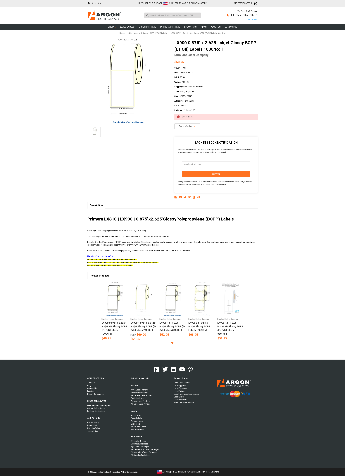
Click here (215, 472)
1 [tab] (172, 343)
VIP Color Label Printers (140, 404)
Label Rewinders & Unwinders (186, 394)
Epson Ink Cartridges (139, 444)
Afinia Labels (136, 415)
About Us (216, 27)
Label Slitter (179, 397)
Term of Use (92, 431)
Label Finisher (180, 391)
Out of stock (143, 301)
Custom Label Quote (96, 408)
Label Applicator (181, 385)
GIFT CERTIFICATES (242, 3)
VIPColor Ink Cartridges (140, 455)
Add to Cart (114, 301)
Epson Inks (190, 27)
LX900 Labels (127, 27)
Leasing (90, 391)
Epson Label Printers (139, 393)
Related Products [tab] (99, 275)
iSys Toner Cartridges (140, 447)
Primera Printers (170, 27)
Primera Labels (137, 421)
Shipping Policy (93, 428)
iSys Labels (135, 424)
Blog (89, 385)
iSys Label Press (137, 398)
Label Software (180, 400)
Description (96, 205)
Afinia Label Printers (139, 390)
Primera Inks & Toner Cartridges (144, 452)
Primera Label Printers (140, 401)
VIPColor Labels (137, 429)
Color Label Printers (182, 383)
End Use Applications (96, 411)
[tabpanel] (114, 311)
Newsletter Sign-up (95, 394)
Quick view (114, 297)
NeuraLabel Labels (138, 427)
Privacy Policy (93, 422)
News (204, 27)
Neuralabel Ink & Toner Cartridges (145, 449)
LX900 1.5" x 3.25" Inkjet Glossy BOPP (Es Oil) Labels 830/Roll (172, 326)
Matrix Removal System (184, 402)
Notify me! (216, 174)
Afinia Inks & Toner (138, 441)
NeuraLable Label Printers (141, 395)
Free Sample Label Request (99, 405)
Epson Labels (136, 418)
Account (95, 3)
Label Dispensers (181, 388)
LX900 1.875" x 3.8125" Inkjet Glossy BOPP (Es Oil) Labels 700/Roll (143, 326)
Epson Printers (147, 27)
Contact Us (231, 27)
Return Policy (93, 425)
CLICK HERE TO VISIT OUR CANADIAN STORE (188, 3)
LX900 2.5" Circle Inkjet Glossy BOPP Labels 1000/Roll (199, 326)
